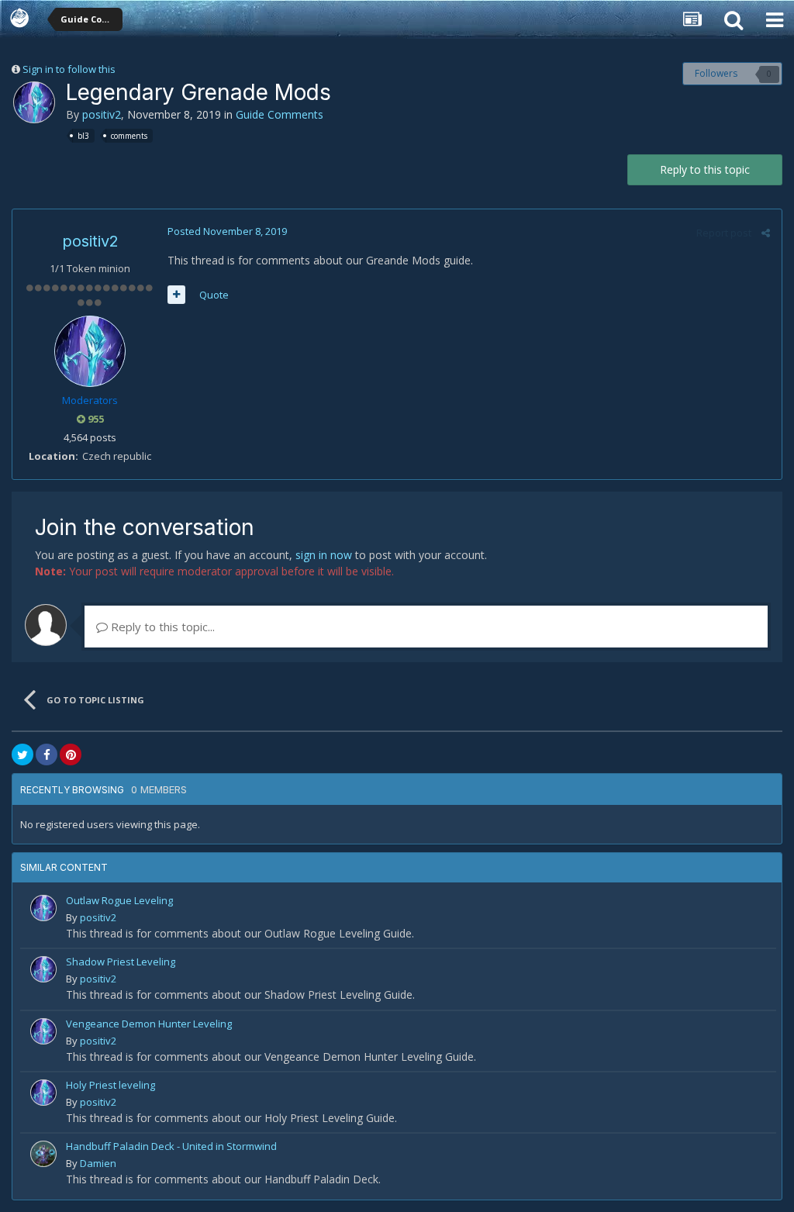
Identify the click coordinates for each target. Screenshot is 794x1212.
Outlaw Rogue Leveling (119, 900)
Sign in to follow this (69, 69)
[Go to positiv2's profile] (34, 102)
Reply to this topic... (161, 626)
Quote (214, 295)
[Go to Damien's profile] (43, 1154)
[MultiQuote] (176, 294)
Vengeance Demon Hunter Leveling (149, 1024)
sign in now (323, 554)
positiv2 (101, 114)
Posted (227, 231)
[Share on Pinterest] (70, 754)
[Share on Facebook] (46, 754)
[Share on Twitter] (22, 754)
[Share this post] (765, 233)
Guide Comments (279, 114)
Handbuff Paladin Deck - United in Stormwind (171, 1146)
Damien (98, 1163)
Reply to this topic (705, 169)
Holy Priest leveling (110, 1085)
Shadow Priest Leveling (120, 962)
